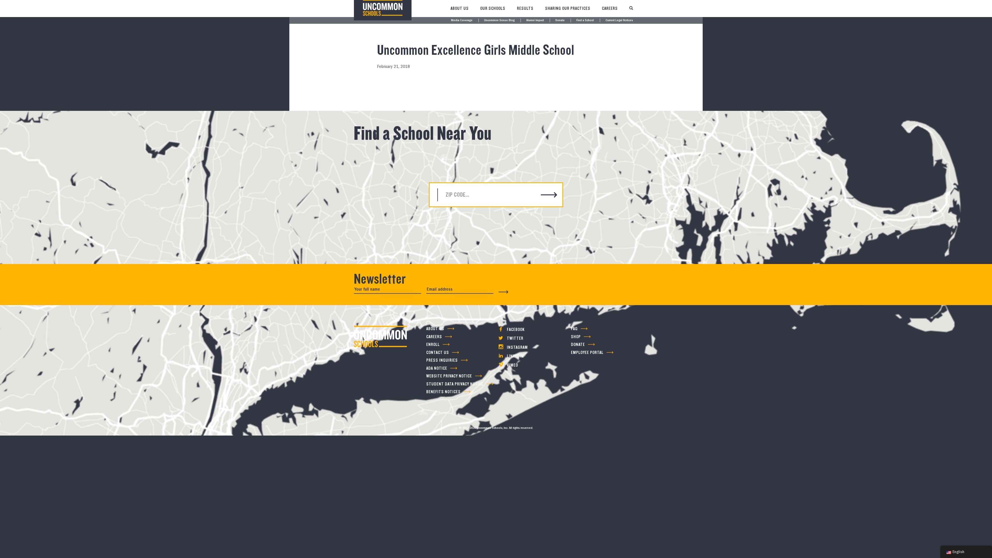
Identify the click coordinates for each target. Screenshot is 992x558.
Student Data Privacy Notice (454, 384)
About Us (460, 8)
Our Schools (492, 8)
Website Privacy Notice (449, 376)
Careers (610, 8)
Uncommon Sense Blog (499, 20)
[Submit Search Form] (549, 195)
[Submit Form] (503, 292)
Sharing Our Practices (567, 8)
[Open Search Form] (631, 8)
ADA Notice (436, 368)
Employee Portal (587, 352)
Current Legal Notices (619, 20)
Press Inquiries (442, 360)
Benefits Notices (443, 391)
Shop (576, 336)
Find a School (585, 20)
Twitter (514, 338)
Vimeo (512, 365)
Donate (560, 20)
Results (525, 8)
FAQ (574, 328)
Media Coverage (461, 20)
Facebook (515, 329)
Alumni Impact (535, 20)
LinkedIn (515, 356)
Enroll (433, 344)
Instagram (517, 347)
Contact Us (437, 352)
